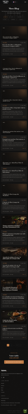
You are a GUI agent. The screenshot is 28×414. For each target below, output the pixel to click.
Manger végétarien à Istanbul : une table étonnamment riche (14, 234)
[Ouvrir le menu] (25, 2)
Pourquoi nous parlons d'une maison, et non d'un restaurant (14, 140)
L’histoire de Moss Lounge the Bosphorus (11, 203)
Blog (2, 390)
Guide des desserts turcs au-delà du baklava (12, 329)
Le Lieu (12, 16)
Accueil (2, 383)
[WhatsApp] (3, 377)
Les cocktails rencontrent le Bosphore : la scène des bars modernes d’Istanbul (13, 297)
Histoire (2, 385)
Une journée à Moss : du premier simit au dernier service (14, 108)
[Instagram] (1, 377)
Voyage (22, 19)
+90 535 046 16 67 (5, 398)
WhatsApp (3, 400)
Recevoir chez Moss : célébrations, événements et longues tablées (12, 45)
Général (14, 19)
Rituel (6, 19)
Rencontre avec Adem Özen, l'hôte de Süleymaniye (13, 171)
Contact (2, 392)
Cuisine (21, 16)
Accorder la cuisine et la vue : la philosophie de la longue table (11, 266)
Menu (2, 387)
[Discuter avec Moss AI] (25, 411)
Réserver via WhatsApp (15, 361)
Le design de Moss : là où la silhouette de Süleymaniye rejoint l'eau (14, 77)
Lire (23, 53)
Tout (5, 16)
